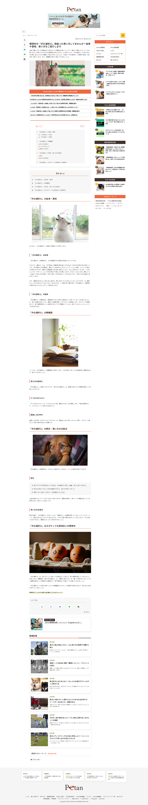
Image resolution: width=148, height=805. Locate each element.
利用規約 (53, 799)
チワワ (120, 203)
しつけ (27, 796)
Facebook (101, 799)
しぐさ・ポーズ (117, 206)
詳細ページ (110, 110)
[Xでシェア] (25, 40)
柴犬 (108, 206)
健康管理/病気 (51, 796)
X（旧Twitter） (85, 799)
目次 (57, 173)
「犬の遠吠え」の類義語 (45, 141)
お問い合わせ (75, 799)
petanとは (120, 796)
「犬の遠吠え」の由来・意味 (46, 132)
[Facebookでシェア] (25, 45)
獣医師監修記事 (100, 201)
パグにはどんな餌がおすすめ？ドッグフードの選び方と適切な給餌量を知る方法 (116, 777)
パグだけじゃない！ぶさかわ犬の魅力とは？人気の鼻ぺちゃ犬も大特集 (74, 776)
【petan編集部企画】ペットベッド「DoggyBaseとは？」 (63, 622)
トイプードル (111, 203)
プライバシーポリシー (64, 799)
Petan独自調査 (80, 796)
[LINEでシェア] (25, 54)
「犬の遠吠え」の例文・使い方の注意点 (50, 153)
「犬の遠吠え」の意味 (46, 137)
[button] (25, 59)
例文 (41, 156)
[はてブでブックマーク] (25, 49)
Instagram (94, 799)
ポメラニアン (100, 206)
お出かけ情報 (100, 203)
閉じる (82, 126)
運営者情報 (47, 799)
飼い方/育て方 (35, 796)
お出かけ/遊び (36, 759)
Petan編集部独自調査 (114, 201)
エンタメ (98, 208)
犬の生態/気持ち (70, 796)
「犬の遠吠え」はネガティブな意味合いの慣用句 (52, 162)
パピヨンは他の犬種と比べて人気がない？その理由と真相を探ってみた (31, 776)
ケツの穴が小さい (45, 146)
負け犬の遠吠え (44, 144)
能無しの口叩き (44, 149)
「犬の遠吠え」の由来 (46, 134)
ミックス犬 (107, 208)
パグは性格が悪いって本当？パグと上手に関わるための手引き (95, 776)
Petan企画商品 (97, 796)
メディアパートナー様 (109, 796)
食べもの (42, 796)
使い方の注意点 (44, 158)
